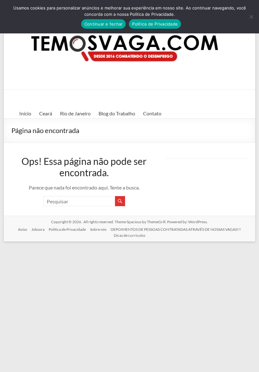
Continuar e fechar (103, 23)
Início (25, 113)
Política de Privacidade (67, 229)
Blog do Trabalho (117, 113)
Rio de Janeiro (75, 113)
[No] (251, 17)
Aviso (22, 229)
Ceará (45, 113)
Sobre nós (98, 229)
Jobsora (38, 229)
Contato (152, 113)
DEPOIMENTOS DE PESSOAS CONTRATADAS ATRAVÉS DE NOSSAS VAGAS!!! (176, 229)
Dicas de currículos (129, 235)
